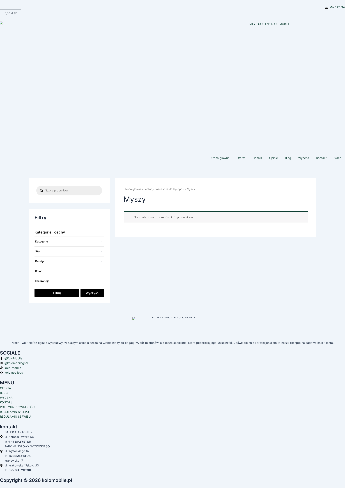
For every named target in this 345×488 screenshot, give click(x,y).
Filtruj (57, 293)
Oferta (241, 158)
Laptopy (149, 189)
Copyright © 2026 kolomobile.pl (36, 480)
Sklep (337, 158)
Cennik (257, 158)
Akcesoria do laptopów (170, 189)
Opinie (273, 158)
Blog (288, 158)
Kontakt (321, 158)
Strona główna (219, 158)
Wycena (303, 158)
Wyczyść (92, 293)
